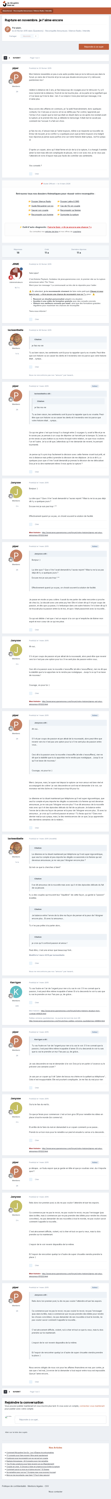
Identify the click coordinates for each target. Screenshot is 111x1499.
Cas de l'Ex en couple (70, 206)
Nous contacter (55, 1491)
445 (17, 1006)
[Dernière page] (24, 58)
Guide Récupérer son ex (42, 206)
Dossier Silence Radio (41, 201)
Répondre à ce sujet (93, 47)
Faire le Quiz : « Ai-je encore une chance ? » (70, 227)
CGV (47, 1486)
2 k (16, 506)
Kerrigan (15, 982)
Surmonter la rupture (69, 214)
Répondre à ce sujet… (29, 1419)
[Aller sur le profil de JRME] (16, 273)
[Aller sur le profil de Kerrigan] (16, 992)
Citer (37, 174)
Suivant (17, 58)
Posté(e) (40, 68)
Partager (12, 36)
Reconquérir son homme (42, 214)
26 (16, 91)
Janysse (16, 482)
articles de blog (51, 231)
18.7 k (16, 288)
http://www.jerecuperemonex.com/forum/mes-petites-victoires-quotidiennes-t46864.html (67, 1021)
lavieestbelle (15, 330)
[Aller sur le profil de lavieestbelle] (16, 339)
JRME (15, 264)
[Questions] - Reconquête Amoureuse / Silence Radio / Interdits (61, 31)
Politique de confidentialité (14, 1486)
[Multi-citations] (30, 174)
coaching (77, 231)
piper (18, 28)
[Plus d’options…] (104, 68)
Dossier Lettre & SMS (69, 201)
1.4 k (17, 354)
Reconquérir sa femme (70, 210)
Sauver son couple (39, 210)
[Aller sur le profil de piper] (8, 29)
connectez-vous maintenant (92, 1406)
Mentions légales (35, 1486)
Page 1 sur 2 (35, 58)
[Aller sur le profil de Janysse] (16, 492)
